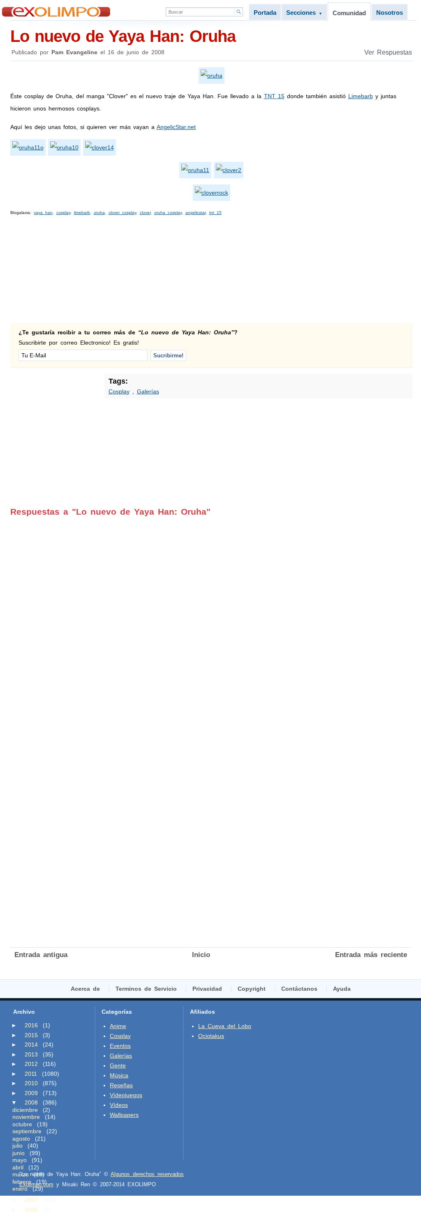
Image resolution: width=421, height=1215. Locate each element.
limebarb (82, 212)
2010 (31, 1083)
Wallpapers (124, 1114)
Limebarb (360, 96)
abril (17, 1167)
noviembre (26, 1117)
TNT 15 (274, 96)
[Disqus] (210, 619)
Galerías (148, 391)
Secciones (304, 12)
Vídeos (119, 1105)
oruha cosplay (168, 212)
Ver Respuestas (388, 52)
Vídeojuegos (126, 1095)
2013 (31, 1054)
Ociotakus (211, 1036)
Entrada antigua (40, 955)
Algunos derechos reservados (147, 1174)
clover (145, 212)
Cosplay (119, 391)
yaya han (43, 212)
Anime (118, 1026)
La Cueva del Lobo (224, 1026)
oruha (99, 212)
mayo (19, 1160)
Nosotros (389, 12)
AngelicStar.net (176, 127)
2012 (31, 1064)
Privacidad (207, 988)
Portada (265, 12)
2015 (31, 1035)
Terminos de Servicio (146, 988)
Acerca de (85, 988)
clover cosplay (122, 212)
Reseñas (121, 1085)
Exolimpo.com (36, 1184)
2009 (31, 1093)
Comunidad (349, 12)
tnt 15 (215, 212)
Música (119, 1075)
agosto (21, 1138)
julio (17, 1145)
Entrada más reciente (371, 955)
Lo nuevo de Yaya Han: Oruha (123, 36)
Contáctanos (299, 988)
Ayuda (342, 988)
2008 (31, 1102)
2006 (31, 1209)
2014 (31, 1044)
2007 (31, 1200)
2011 (31, 1073)
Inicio (201, 955)
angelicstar (195, 212)
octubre (22, 1124)
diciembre (25, 1110)
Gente (118, 1065)
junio (18, 1153)
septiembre (27, 1131)
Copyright (252, 988)
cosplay (63, 212)
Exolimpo (56, 12)
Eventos (120, 1045)
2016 (31, 1025)
